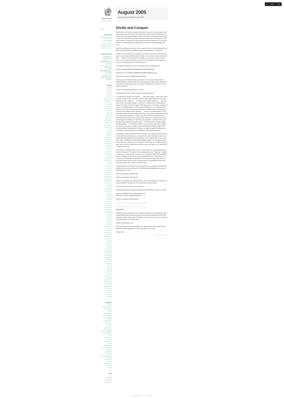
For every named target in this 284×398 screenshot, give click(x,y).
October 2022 (108, 102)
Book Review (108, 309)
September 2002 (108, 236)
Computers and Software (108, 318)
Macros (110, 343)
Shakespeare (108, 353)
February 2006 (108, 172)
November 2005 (108, 176)
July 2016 (109, 110)
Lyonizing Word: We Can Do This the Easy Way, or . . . (106, 77)
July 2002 (109, 240)
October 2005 (108, 178)
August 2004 (109, 191)
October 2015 (108, 123)
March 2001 (109, 273)
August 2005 (109, 182)
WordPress (150, 395)
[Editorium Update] (108, 17)
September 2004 (108, 189)
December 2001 (108, 255)
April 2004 (109, 199)
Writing (110, 367)
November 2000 (108, 282)
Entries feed (109, 378)
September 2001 (108, 261)
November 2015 (108, 120)
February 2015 (108, 137)
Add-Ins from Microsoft (106, 44)
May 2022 (109, 104)
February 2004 (108, 203)
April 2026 (109, 87)
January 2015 (108, 139)
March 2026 (109, 89)
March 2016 (109, 114)
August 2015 (109, 127)
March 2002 (109, 249)
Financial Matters (107, 333)
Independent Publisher (136, 395)
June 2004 (109, 195)
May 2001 (109, 269)
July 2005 (109, 185)
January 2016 (108, 118)
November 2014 (108, 143)
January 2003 (108, 228)
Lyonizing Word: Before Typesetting (108, 62)
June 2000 (109, 292)
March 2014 (109, 151)
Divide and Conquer (132, 28)
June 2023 (109, 92)
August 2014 (109, 145)
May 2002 (109, 244)
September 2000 (108, 286)
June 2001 (109, 267)
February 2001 (108, 275)
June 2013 (109, 156)
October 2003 (108, 211)
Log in (110, 376)
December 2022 (108, 98)
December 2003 (108, 207)
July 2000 (109, 290)
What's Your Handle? (108, 78)
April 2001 (109, 271)
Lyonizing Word (108, 341)
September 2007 (108, 160)
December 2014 (108, 141)
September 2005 (108, 180)
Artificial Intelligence (107, 307)
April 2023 (109, 94)
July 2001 (109, 265)
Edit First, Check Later (106, 48)
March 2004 (109, 201)
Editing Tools (109, 327)
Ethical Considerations (106, 331)
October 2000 (108, 284)
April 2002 (109, 247)
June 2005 (109, 187)
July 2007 (109, 162)
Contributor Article (107, 320)
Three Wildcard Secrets (107, 58)
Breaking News (108, 313)
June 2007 (109, 164)
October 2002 (108, 234)
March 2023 (109, 96)
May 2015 (109, 133)
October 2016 (108, 106)
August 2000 (109, 288)
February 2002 (108, 251)
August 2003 (109, 213)
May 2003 (109, 220)
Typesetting (109, 361)
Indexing (110, 339)
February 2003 (108, 226)
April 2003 (109, 222)
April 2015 (109, 135)
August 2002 (109, 238)
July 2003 (109, 216)
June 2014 (109, 147)
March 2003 (109, 224)
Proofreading (109, 351)
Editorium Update (107, 18)
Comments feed (108, 380)
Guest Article (108, 337)
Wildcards (109, 365)
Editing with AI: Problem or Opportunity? (106, 37)
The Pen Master (108, 359)
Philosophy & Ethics (107, 347)
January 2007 (108, 166)
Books (110, 311)
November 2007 (108, 158)
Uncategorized (108, 363)
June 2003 (109, 218)
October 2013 (108, 154)
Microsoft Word (108, 345)
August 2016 (109, 108)
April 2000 (109, 296)
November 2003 (108, 209)
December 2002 (108, 230)
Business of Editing (107, 315)
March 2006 (109, 170)
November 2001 (108, 257)
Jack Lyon (102, 66)
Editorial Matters (108, 329)
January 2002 (108, 253)
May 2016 (109, 112)
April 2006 (109, 168)
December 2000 (108, 280)
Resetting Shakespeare (106, 46)
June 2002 (109, 242)
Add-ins (110, 305)
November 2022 (108, 100)
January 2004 (108, 205)
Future (110, 335)
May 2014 (109, 149)
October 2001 (108, 259)
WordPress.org (108, 382)
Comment (166, 235)
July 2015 (109, 129)
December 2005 (108, 174)
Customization (108, 322)
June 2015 (109, 131)
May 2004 (109, 197)
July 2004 (109, 193)
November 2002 (108, 232)
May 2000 (109, 294)
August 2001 (109, 263)
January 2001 (108, 278)
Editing (156, 235)
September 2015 (108, 125)
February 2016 (108, 116)
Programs (109, 349)
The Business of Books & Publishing (106, 356)
